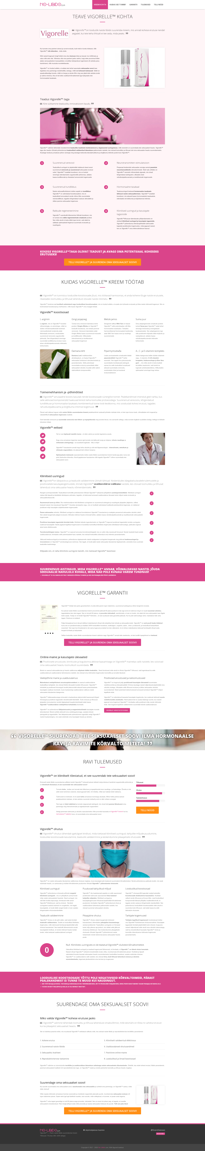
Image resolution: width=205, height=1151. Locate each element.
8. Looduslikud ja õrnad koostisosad (120, 1058)
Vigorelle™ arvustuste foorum (117, 710)
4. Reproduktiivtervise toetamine (54, 1058)
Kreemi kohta (100, 4)
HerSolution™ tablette (63, 814)
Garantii (133, 4)
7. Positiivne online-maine (115, 1052)
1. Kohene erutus (47, 1040)
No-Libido (101, 1147)
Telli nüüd (158, 4)
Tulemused (145, 4)
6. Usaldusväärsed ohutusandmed (119, 1046)
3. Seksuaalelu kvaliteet (50, 1052)
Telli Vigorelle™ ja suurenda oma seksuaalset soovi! (102, 262)
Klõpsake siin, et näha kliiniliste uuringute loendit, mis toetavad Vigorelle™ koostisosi (78, 551)
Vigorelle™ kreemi (117, 811)
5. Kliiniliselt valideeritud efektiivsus (120, 1040)
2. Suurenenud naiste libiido (52, 1046)
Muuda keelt (160, 1133)
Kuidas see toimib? (118, 4)
